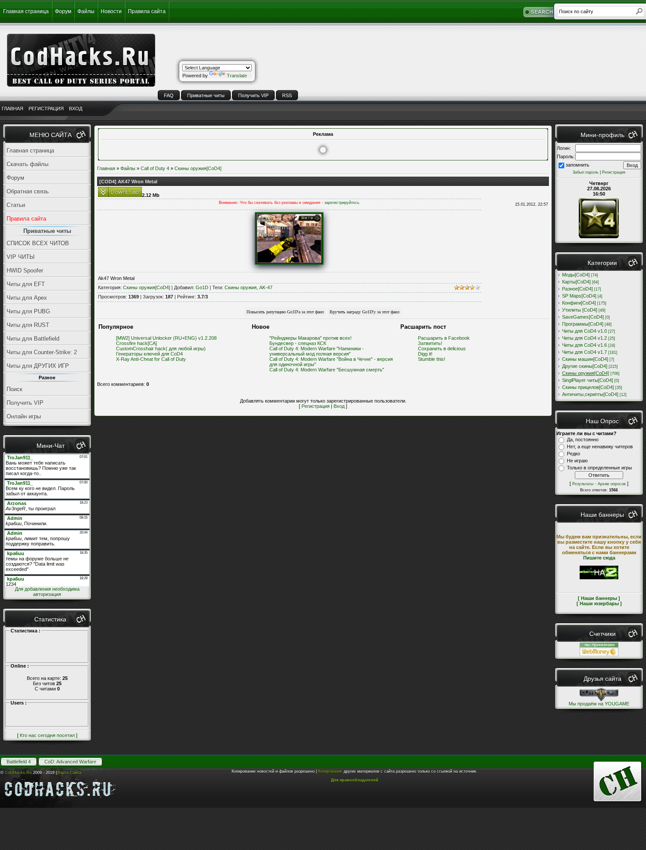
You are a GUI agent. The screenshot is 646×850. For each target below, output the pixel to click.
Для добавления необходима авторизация (47, 591)
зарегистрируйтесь (341, 202)
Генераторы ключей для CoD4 (149, 353)
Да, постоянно (583, 439)
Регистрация (315, 406)
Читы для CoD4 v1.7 (584, 352)
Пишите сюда (599, 557)
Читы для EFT (26, 284)
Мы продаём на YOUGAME (599, 703)
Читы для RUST (28, 325)
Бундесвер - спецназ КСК (297, 343)
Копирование (330, 771)
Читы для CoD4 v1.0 (584, 331)
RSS (287, 95)
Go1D (202, 287)
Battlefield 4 (19, 761)
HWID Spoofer (25, 270)
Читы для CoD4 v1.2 (584, 338)
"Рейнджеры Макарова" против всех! (310, 338)
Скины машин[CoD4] (585, 359)
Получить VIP (253, 95)
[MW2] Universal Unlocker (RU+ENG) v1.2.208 (166, 338)
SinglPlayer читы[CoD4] (587, 380)
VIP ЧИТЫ (21, 257)
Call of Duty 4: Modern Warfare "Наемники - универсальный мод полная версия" (316, 351)
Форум (63, 11)
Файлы (85, 11)
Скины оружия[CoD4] (197, 168)
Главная (106, 168)
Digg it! (425, 353)
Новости (111, 11)
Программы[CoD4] (582, 324)
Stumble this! (431, 359)
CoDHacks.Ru (18, 772)
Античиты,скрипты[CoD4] (590, 394)
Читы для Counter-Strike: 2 (42, 352)
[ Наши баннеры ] (599, 598)
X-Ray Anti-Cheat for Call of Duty (151, 359)
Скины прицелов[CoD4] (588, 387)
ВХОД (75, 108)
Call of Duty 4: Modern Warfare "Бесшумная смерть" (326, 369)
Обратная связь (28, 191)
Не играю (577, 460)
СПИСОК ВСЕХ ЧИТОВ (38, 243)
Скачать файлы (27, 164)
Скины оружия (241, 287)
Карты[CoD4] (576, 281)
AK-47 (265, 287)
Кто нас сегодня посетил (47, 735)
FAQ (169, 95)
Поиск (14, 389)
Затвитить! (430, 343)
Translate (237, 75)
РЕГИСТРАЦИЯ (46, 108)
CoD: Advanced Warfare (70, 761)
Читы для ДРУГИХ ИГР (38, 366)
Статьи (16, 205)
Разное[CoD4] (577, 288)
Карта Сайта (69, 772)
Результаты (582, 484)
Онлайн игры (24, 416)
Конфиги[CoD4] (579, 302)
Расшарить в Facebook (444, 338)
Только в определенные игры (599, 467)
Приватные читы (206, 95)
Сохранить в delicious (442, 348)
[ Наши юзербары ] (599, 603)
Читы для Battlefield (33, 338)
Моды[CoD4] (576, 274)
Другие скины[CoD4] (584, 366)
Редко (573, 453)
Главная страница (26, 11)
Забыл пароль (586, 172)
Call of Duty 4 (155, 168)
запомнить (577, 164)
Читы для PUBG (28, 311)
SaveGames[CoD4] (583, 317)
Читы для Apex (27, 297)
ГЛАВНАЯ (12, 108)
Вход (339, 406)
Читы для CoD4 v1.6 (584, 345)
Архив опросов (612, 484)
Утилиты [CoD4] (579, 309)
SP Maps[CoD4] (579, 295)
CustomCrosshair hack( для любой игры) (161, 348)
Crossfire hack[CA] (136, 343)
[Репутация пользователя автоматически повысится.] (285, 311)
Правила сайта (147, 11)
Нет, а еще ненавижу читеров (600, 446)
